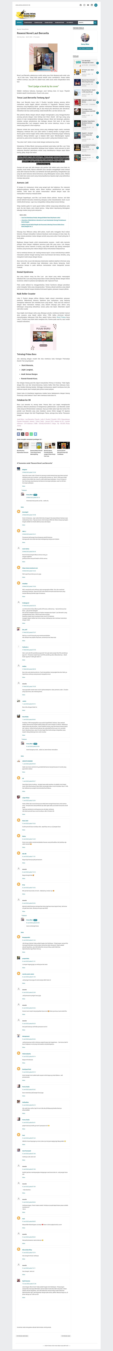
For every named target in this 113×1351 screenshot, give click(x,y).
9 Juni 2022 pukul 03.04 (28, 1039)
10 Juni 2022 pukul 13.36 (29, 1283)
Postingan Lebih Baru (22, 1336)
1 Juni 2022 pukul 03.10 (28, 704)
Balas (23, 486)
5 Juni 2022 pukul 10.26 (28, 823)
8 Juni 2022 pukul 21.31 (28, 961)
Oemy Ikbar (29, 494)
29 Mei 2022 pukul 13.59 (29, 472)
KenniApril (25, 512)
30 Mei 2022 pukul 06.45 (29, 551)
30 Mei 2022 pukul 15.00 (29, 586)
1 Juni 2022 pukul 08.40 (28, 719)
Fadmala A (25, 647)
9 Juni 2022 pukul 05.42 (28, 1089)
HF (23, 778)
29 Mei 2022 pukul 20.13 (33, 497)
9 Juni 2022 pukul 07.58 (28, 1153)
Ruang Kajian (38, 22)
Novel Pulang (61, 317)
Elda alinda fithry (27, 1250)
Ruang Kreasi (28, 22)
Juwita (24, 701)
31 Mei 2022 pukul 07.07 (29, 632)
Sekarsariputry (26, 1053)
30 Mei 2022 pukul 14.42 (29, 571)
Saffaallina (25, 1102)
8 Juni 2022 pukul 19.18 (28, 872)
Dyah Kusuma (26, 1281)
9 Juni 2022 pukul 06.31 (28, 1122)
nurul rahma (25, 549)
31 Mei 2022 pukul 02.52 (29, 605)
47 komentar (36, 37)
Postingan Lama (66, 1336)
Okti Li (24, 531)
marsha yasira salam (28, 974)
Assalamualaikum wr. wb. (23, 5)
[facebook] (18, 434)
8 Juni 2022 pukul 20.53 (32, 746)
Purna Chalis (25, 1086)
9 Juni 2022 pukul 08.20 (28, 1237)
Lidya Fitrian (25, 797)
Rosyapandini (26, 937)
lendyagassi (25, 603)
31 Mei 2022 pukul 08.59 (29, 669)
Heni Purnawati (26, 1151)
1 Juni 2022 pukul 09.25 (28, 764)
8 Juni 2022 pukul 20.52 (28, 903)
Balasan (24, 490)
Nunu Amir (25, 820)
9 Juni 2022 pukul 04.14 (28, 1056)
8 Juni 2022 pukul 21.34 (28, 977)
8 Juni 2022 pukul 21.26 (28, 940)
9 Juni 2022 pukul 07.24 (28, 1138)
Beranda (19, 22)
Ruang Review (49, 22)
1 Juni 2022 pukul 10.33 (28, 800)
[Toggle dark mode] (95, 5)
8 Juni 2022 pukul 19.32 (28, 887)
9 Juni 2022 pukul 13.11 (28, 1268)
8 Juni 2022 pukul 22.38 (28, 992)
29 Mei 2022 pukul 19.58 (29, 515)
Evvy (23, 885)
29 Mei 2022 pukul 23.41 (29, 534)
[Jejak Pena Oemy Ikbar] (26, 14)
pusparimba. (25, 958)
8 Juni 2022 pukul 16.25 (28, 839)
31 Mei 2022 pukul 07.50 (29, 650)
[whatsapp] (31, 434)
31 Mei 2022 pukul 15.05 (29, 686)
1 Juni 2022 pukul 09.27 (28, 781)
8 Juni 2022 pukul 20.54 (32, 923)
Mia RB (24, 853)
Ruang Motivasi (59, 22)
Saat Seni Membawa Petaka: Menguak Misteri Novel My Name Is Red (40, 217)
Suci (23, 1135)
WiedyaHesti (25, 1036)
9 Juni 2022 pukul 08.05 (28, 1221)
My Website (70, 22)
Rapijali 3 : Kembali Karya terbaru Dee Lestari (87, 135)
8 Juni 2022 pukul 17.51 (28, 856)
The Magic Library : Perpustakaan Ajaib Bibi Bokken (88, 111)
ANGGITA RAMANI (27, 761)
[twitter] (22, 434)
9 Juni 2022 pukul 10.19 (28, 1252)
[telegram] (35, 434)
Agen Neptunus (86, 155)
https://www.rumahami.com (30, 568)
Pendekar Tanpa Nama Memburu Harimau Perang (88, 123)
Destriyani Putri (26, 1069)
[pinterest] (27, 434)
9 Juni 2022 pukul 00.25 (28, 1023)
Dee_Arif (24, 629)
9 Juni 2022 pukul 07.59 (28, 1186)
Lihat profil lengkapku (85, 48)
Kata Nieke (25, 716)
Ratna (24, 836)
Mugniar (24, 469)
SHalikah (24, 583)
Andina (24, 666)
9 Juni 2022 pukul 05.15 (28, 1072)
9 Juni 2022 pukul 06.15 (28, 1105)
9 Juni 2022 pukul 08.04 (28, 1202)
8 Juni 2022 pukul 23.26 (28, 1008)
